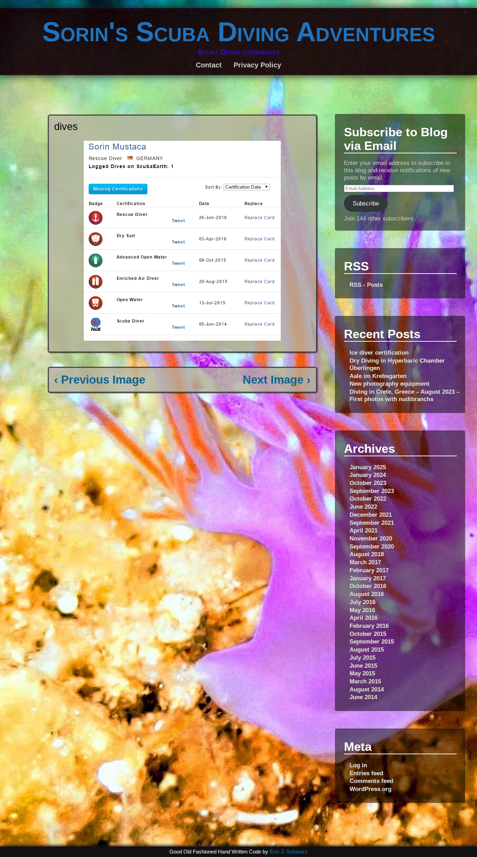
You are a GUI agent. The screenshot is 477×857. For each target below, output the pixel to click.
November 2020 (371, 538)
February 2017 (369, 570)
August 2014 (367, 689)
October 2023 (368, 482)
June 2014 (363, 696)
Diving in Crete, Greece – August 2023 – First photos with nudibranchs (405, 395)
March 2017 (365, 562)
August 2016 (367, 593)
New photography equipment (390, 383)
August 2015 (367, 649)
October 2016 (368, 585)
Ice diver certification (379, 352)
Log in (358, 765)
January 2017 (368, 578)
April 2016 (363, 617)
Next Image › (276, 379)
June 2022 (363, 506)
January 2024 (368, 474)
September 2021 (372, 522)
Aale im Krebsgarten (378, 375)
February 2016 (369, 625)
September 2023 (372, 490)
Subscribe (366, 203)
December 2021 (371, 514)
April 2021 (363, 530)
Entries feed (366, 773)
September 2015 (372, 641)
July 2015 (362, 657)
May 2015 (362, 673)
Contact (209, 65)
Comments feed (371, 780)
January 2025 (368, 467)
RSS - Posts (366, 284)
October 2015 (368, 633)
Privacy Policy (257, 65)
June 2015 (363, 665)
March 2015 (365, 681)
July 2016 (362, 601)
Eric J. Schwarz (289, 852)
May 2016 (362, 610)
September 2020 (372, 546)
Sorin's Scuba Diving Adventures (238, 31)
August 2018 (367, 554)
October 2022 (368, 498)
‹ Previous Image (99, 379)
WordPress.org (370, 788)
